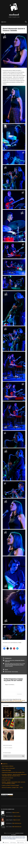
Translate (11, 795)
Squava (6, 669)
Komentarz (19, 694)
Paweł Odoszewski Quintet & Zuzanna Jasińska (14, 29)
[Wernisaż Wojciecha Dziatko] (8, 735)
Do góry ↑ (14, 834)
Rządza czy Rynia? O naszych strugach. (10, 785)
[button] (14, 104)
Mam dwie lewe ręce (16, 823)
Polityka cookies (12, 838)
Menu (4, 22)
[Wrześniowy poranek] (19, 723)
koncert (17, 663)
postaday (21, 664)
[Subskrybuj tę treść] (1, 763)
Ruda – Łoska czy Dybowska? (8, 768)
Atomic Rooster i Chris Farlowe (11, 671)
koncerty (9, 660)
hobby (6, 660)
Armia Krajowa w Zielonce (7, 766)
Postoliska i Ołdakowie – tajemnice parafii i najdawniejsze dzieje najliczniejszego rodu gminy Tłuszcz (14, 775)
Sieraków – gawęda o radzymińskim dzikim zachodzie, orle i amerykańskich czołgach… (13, 782)
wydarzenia (7, 661)
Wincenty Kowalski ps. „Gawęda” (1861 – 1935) (12, 787)
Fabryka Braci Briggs (6, 770)
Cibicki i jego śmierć (6, 780)
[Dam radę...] (8, 712)
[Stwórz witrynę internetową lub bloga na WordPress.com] (4, 833)
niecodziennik (14, 14)
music (13, 660)
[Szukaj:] (14, 756)
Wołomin (22, 660)
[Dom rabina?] (19, 712)
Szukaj (26, 22)
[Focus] (8, 723)
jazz (14, 663)
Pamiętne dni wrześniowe (7, 777)
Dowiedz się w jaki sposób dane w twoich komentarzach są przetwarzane (13, 701)
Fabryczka (7, 663)
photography (17, 660)
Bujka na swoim (15, 812)
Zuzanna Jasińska (9, 666)
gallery (11, 663)
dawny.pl (4, 763)
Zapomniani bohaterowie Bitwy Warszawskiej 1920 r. (13, 772)
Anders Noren (19, 833)
